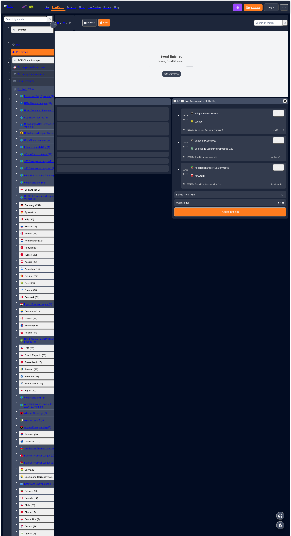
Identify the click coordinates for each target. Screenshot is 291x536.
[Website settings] (284, 7)
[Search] (50, 19)
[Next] (66, 101)
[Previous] (57, 101)
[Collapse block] (53, 24)
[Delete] (167, 101)
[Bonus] (237, 7)
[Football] (64, 22)
